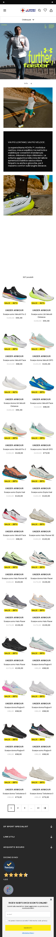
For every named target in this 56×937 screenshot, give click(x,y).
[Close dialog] (51, 899)
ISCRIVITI (28, 928)
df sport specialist (15, 827)
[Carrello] (51, 10)
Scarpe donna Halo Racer (42, 578)
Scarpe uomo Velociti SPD (41, 449)
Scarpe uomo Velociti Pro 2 (14, 314)
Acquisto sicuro (13, 847)
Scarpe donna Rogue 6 (42, 664)
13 (38, 808)
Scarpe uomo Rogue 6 (41, 751)
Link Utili (9, 837)
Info (26, 83)
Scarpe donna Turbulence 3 (14, 794)
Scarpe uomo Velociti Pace (14, 360)
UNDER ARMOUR (14, 310)
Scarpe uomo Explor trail (14, 492)
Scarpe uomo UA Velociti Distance (41, 315)
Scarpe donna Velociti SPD (41, 360)
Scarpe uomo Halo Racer (14, 621)
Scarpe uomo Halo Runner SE (41, 535)
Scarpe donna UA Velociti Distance (14, 404)
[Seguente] (44, 808)
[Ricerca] (39, 10)
